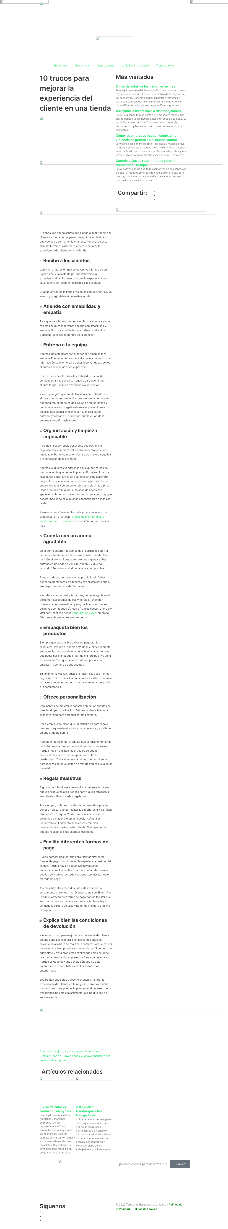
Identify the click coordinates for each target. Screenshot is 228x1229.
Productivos (82, 65)
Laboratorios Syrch (84, 613)
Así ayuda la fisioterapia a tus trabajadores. (89, 1111)
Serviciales (60, 65)
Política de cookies (145, 1209)
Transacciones (165, 65)
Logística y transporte (135, 65)
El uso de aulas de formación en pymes (145, 86)
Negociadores (105, 65)
